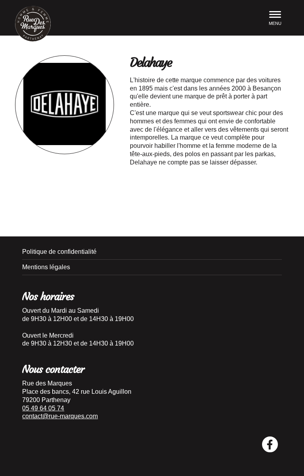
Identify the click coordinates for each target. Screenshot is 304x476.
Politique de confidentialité (59, 251)
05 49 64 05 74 (43, 408)
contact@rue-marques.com (60, 416)
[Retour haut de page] (292, 456)
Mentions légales (46, 267)
